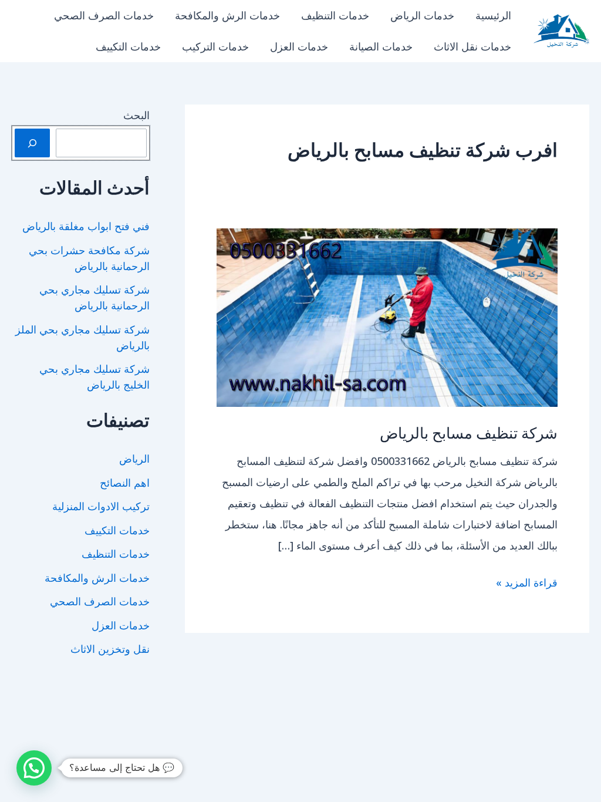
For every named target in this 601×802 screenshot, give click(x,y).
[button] (34, 768)
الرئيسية (493, 15)
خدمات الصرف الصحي (104, 15)
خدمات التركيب (215, 46)
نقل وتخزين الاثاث (110, 649)
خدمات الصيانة (381, 46)
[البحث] (32, 143)
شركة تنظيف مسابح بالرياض (469, 432)
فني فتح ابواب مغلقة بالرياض (86, 226)
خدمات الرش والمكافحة (227, 15)
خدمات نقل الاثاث (472, 46)
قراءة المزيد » (527, 584)
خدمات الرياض (422, 15)
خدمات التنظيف (335, 15)
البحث (136, 115)
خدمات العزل (299, 46)
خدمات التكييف (128, 46)
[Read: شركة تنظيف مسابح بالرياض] (387, 316)
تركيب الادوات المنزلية (101, 506)
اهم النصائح (125, 483)
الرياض (134, 458)
